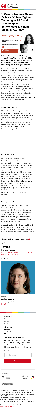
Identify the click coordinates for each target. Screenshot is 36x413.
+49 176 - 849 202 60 (13, 302)
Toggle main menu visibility (32, 4)
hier (29, 239)
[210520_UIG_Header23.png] (18, 43)
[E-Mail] (3, 304)
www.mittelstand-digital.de (7, 406)
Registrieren (18, 361)
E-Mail (6, 351)
